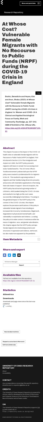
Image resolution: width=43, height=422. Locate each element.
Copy (37, 92)
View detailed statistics (11, 332)
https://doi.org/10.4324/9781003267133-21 (19, 281)
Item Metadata (12, 239)
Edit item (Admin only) (9, 345)
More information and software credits (14, 398)
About (4, 371)
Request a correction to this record (13, 341)
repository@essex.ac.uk (21, 385)
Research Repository (13, 12)
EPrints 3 (5, 394)
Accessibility (6, 373)
